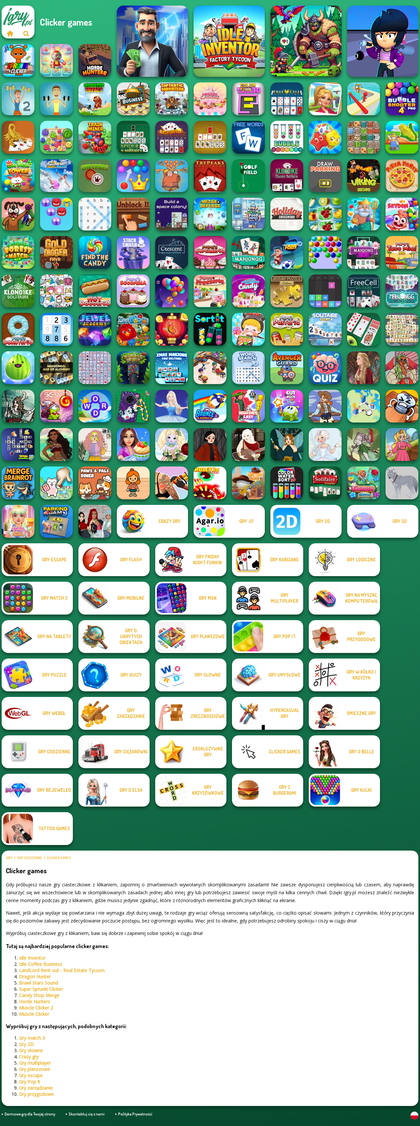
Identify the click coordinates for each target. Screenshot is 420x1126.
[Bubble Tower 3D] (133, 367)
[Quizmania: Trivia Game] (325, 367)
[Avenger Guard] (286, 367)
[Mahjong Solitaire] (248, 252)
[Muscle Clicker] (56, 98)
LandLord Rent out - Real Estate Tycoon (62, 970)
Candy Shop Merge (39, 995)
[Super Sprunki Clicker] (18, 60)
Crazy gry (29, 1056)
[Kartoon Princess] (402, 444)
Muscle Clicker (34, 1014)
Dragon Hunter (35, 976)
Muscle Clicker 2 (36, 1008)
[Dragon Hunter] (306, 41)
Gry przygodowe (36, 1094)
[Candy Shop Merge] (56, 60)
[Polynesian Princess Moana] (56, 444)
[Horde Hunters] (94, 60)
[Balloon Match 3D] (171, 290)
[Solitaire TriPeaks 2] (325, 329)
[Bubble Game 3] (325, 252)
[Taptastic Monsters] (171, 98)
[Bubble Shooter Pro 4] (402, 98)
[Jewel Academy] (94, 329)
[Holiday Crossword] (286, 214)
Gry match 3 (32, 1038)
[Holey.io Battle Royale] (210, 482)
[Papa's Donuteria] (18, 329)
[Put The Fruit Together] (18, 367)
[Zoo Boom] (133, 329)
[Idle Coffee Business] (133, 98)
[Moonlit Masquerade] (18, 406)
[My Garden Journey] (402, 137)
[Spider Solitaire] (133, 137)
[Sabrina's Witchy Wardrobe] (210, 444)
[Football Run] (286, 252)
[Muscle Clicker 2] (18, 98)
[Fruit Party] (56, 137)
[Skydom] (402, 214)
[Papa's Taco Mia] (402, 252)
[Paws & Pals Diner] (94, 482)
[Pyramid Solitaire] (210, 137)
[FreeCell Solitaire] (363, 290)
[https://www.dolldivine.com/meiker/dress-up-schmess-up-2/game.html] (402, 367)
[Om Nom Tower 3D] (18, 175)
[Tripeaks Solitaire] (210, 175)
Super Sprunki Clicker (41, 989)
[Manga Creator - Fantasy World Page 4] (248, 444)
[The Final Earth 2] (171, 214)
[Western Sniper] (248, 482)
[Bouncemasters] (210, 406)
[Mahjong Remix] (363, 252)
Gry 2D (26, 1044)
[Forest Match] (18, 252)
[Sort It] (210, 329)
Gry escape (31, 1075)
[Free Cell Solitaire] (286, 98)
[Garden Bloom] (363, 482)
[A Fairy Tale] (363, 444)
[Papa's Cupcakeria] (210, 252)
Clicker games (59, 857)
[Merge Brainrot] (18, 482)
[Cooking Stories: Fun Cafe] (133, 444)
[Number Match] (56, 329)
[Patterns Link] (363, 137)
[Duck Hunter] (18, 214)
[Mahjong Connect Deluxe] (94, 367)
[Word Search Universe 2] (248, 367)
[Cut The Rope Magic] (286, 406)
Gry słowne (31, 1050)
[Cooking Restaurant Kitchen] (210, 367)
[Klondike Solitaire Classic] (171, 137)
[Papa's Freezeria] (210, 290)
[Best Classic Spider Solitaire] (363, 329)
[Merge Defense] (210, 214)
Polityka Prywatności (135, 1114)
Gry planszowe (34, 1069)
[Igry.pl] (10, 33)
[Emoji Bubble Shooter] (56, 214)
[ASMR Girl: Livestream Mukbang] (248, 329)
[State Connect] (363, 406)
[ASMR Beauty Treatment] (18, 521)
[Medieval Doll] (363, 367)
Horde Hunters (34, 1001)
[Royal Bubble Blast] (133, 175)
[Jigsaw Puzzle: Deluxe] (286, 290)
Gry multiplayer (35, 1063)
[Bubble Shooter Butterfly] (171, 329)
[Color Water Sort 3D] (286, 482)
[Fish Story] (363, 214)
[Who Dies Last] (248, 406)
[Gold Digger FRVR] (56, 252)
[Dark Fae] (286, 444)
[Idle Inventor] (229, 41)
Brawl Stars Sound (38, 983)
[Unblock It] (133, 214)
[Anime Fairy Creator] (171, 444)
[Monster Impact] (94, 98)
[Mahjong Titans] (402, 329)
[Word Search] (94, 214)
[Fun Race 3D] (363, 98)
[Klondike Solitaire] (18, 290)
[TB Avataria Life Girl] (133, 482)
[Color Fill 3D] (248, 98)
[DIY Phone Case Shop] (133, 406)
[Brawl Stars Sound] (382, 41)
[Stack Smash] (133, 252)
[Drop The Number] (325, 290)
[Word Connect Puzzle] (94, 406)
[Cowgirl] (325, 406)
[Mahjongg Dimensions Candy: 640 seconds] (248, 290)
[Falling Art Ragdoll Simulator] (56, 175)
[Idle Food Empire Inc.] (248, 214)
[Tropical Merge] (325, 98)
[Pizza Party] (402, 175)
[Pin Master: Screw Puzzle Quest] (402, 406)
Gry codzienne (29, 857)
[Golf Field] (248, 175)
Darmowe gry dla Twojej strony (30, 1114)
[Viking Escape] (363, 175)
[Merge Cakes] (210, 98)
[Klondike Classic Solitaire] (286, 175)
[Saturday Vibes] (94, 444)
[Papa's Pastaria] (286, 329)
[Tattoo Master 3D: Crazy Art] (171, 482)
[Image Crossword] (18, 444)
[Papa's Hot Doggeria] (94, 290)
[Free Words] (248, 137)
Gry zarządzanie (36, 1088)
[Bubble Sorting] (286, 137)
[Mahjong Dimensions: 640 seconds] (402, 290)
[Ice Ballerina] (171, 406)
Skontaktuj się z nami (87, 1114)
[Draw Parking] (325, 175)
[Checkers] (94, 175)
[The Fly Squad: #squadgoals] (94, 521)
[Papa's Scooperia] (133, 290)
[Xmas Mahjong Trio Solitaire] (171, 367)
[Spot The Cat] (56, 482)
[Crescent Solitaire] (171, 252)
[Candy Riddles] (325, 137)
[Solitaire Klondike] (325, 482)
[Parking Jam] (56, 521)
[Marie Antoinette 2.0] (325, 444)
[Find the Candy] (94, 252)
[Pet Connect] (56, 290)
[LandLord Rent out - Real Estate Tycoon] (152, 41)
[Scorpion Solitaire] (18, 137)
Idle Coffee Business (40, 964)
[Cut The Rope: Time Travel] (56, 406)
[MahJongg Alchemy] (56, 367)
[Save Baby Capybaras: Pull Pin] (171, 175)
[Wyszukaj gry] (26, 33)
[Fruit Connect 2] (325, 214)
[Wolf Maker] (402, 482)
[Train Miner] (94, 137)
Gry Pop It (29, 1081)
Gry (9, 857)
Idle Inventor (32, 958)
